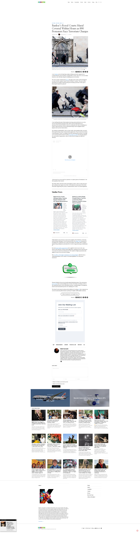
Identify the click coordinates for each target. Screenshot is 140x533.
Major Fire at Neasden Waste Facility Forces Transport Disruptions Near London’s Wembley (11, 525)
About (88, 485)
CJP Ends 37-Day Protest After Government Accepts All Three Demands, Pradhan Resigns (85, 421)
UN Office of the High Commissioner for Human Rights (66, 255)
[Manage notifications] (137, 530)
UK (62, 23)
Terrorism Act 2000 (73, 134)
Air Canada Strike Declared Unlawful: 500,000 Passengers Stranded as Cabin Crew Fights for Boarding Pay (69, 471)
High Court (78, 241)
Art (53, 344)
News (61, 23)
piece (67, 79)
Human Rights (59, 344)
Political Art (73, 344)
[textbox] (54, 513)
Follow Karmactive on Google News (70, 294)
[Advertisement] (70, 12)
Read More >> (41, 521)
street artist (54, 283)
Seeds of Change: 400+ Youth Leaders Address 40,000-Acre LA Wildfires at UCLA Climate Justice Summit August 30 (38, 471)
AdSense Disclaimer (91, 497)
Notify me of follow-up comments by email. (60, 381)
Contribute (89, 489)
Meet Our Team (90, 495)
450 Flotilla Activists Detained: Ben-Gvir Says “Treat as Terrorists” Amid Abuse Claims (54, 445)
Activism (53, 23)
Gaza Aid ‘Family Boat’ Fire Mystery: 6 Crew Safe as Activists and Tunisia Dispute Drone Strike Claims (85, 449)
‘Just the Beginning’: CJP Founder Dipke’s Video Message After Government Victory (69, 421)
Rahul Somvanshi (63, 34)
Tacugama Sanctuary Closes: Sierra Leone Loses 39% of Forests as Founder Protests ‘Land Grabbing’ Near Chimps (85, 471)
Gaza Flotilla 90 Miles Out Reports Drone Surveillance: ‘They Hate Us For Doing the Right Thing (100, 446)
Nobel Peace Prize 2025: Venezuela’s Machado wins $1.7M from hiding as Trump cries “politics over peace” (101, 422)
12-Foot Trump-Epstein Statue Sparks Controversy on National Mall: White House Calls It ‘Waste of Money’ (70, 446)
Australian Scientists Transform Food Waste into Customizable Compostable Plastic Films (38, 445)
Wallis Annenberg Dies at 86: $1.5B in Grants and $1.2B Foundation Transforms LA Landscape (100, 471)
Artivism (57, 23)
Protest (80, 344)
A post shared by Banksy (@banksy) (70, 175)
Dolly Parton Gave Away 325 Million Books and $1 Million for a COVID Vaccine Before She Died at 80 (39, 423)
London (66, 344)
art (79, 289)
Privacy (88, 493)
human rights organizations (61, 248)
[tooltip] (76, 71)
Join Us (88, 487)
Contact (88, 491)
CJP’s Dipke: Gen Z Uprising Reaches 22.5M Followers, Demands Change (53, 421)
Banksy (56, 74)
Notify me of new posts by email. (59, 383)
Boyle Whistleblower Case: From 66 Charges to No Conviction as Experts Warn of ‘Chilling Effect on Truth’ (54, 471)
